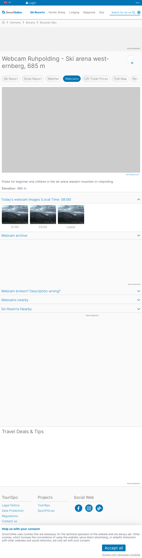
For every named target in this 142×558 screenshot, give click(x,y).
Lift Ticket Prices (96, 79)
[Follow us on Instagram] (89, 508)
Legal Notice (10, 505)
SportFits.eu (46, 510)
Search (133, 12)
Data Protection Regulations (12, 513)
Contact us (9, 521)
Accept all (114, 548)
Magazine (89, 12)
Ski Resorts (37, 12)
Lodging (74, 12)
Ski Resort (11, 79)
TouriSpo (44, 505)
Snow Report (33, 79)
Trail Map (120, 79)
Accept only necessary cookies (121, 554)
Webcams (72, 79)
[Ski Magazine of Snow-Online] (99, 508)
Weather (53, 79)
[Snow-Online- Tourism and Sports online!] (5, 22)
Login (32, 3)
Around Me (138, 12)
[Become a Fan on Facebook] (78, 508)
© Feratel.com (133, 174)
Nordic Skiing (57, 12)
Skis (101, 12)
